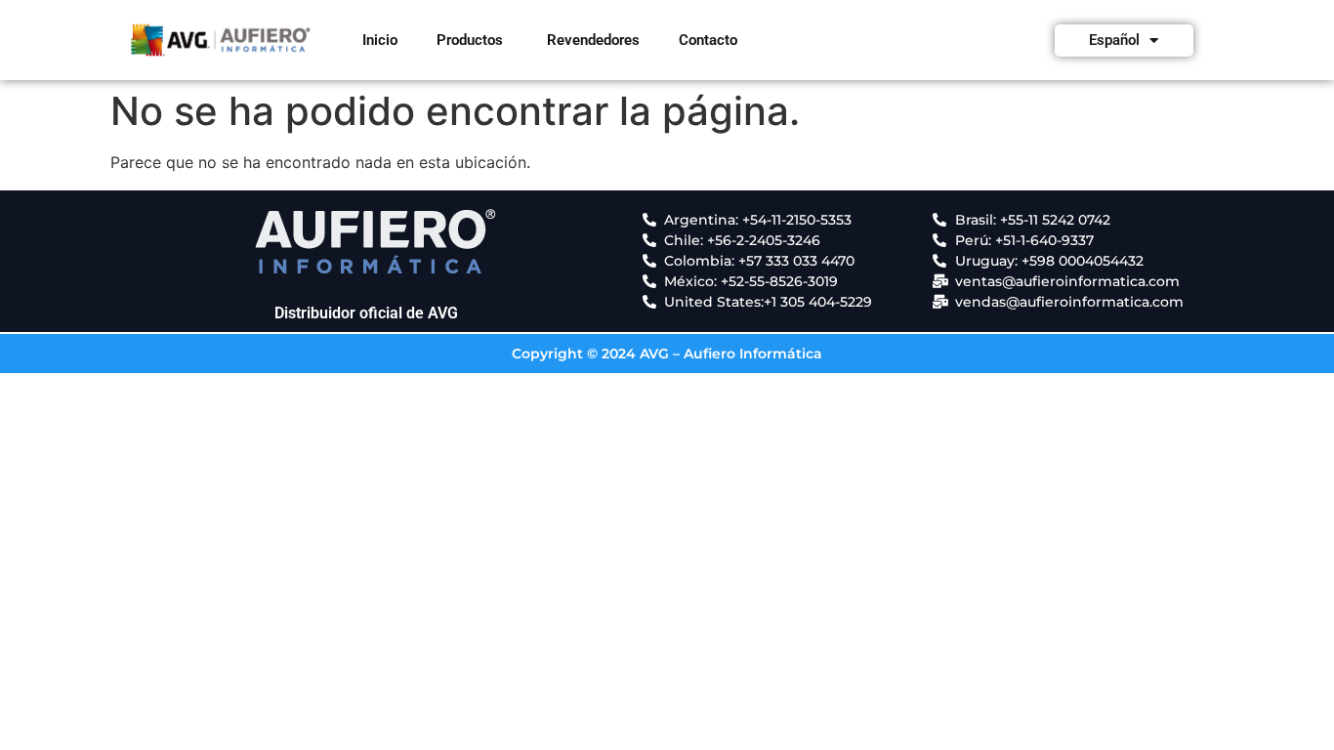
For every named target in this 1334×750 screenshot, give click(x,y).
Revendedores (593, 40)
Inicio (379, 40)
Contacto (708, 40)
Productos (470, 40)
